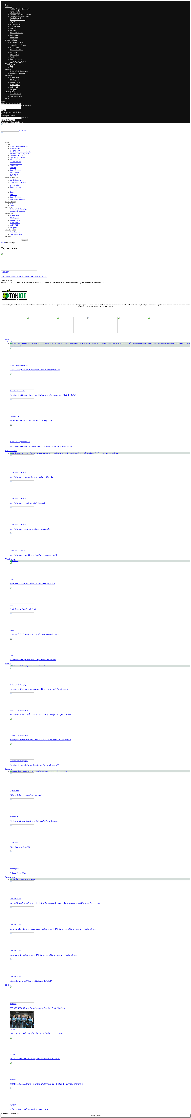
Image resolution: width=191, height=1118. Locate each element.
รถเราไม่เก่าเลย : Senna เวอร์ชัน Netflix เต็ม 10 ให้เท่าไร (31, 477)
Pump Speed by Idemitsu (17, 20)
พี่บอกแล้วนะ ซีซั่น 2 (16, 50)
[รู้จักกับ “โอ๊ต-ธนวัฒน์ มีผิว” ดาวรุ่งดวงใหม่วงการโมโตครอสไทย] (22, 1053)
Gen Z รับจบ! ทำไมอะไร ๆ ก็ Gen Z (23, 609)
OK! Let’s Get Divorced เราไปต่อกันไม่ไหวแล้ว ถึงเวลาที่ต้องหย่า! (34, 821)
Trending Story (10, 92)
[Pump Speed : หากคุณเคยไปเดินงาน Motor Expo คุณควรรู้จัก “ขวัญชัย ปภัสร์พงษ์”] (22, 708)
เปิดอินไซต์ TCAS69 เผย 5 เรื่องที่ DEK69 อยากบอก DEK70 (32, 584)
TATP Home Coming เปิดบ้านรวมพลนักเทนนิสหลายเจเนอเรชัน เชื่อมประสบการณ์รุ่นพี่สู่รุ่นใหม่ (46, 1084)
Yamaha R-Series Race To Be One (20, 14)
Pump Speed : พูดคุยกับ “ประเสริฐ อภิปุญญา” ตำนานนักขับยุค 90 (34, 765)
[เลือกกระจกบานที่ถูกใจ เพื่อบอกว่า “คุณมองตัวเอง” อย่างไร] (22, 654)
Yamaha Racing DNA (16, 18)
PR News (8, 98)
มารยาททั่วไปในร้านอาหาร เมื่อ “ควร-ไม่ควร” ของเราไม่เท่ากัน (34, 634)
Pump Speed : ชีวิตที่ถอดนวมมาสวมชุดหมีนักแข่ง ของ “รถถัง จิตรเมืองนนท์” (39, 689)
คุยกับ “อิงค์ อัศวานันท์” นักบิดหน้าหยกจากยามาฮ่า (29, 1109)
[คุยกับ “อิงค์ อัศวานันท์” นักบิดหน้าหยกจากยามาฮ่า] (22, 1103)
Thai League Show (16, 26)
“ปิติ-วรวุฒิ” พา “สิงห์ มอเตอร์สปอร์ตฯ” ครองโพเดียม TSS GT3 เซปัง (36, 1033)
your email (24, 118)
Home (7, 5)
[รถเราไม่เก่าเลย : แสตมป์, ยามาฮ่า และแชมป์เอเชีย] (22, 522)
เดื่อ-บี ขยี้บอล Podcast (17, 42)
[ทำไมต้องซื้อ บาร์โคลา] (22, 866)
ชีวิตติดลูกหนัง (14, 80)
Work (11, 66)
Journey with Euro (15, 11)
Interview (8, 69)
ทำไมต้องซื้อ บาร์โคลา (18, 873)
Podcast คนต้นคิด (11, 40)
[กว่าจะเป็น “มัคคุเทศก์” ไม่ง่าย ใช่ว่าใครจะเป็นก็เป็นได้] (22, 974)
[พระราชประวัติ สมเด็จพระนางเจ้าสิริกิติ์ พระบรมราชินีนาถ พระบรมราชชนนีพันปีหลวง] (22, 948)
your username (26, 105)
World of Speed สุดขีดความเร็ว (20, 9)
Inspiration (8, 75)
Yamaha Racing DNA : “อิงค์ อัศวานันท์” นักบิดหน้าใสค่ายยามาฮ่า (35, 370)
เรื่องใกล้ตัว (13, 57)
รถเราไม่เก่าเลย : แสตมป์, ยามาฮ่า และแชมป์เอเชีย (30, 529)
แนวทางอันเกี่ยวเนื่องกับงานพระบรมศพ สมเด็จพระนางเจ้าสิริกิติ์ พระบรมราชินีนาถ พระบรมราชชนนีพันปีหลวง (53, 929)
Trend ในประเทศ (15, 94)
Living (12, 67)
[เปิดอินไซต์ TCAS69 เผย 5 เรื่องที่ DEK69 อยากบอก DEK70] (22, 578)
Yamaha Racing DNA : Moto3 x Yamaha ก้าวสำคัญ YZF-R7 (31, 420)
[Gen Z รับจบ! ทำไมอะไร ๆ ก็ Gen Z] (22, 603)
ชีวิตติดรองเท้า (15, 82)
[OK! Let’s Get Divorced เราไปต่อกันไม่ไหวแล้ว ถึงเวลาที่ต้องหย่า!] (22, 814)
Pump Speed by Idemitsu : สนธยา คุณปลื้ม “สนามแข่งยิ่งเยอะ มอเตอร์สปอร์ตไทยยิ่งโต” (43, 395)
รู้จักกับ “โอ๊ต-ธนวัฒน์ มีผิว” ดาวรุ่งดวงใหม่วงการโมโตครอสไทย (35, 1059)
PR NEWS (13, 1004)
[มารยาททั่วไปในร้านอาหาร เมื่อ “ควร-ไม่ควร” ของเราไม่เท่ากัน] (22, 628)
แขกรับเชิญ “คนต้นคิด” (18, 62)
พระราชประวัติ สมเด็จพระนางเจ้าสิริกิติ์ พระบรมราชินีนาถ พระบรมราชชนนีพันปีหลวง (43, 955)
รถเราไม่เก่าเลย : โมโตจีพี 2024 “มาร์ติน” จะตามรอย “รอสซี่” (33, 555)
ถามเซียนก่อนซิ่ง (15, 24)
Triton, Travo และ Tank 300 (20, 847)
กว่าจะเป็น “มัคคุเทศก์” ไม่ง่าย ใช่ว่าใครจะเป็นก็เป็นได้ (31, 981)
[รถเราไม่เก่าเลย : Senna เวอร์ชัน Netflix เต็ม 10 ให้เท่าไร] (22, 470)
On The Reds (14, 28)
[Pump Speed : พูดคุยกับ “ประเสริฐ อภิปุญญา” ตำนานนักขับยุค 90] (22, 759)
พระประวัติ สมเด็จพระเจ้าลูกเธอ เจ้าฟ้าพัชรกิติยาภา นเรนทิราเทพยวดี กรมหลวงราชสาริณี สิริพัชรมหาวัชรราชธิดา (55, 903)
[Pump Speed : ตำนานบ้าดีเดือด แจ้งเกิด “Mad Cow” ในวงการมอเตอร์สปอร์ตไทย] (22, 734)
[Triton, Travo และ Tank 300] (22, 840)
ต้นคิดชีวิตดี (14, 38)
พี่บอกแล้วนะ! (14, 55)
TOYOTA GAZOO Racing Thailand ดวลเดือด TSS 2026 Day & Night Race (37, 1008)
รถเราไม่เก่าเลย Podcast (18, 45)
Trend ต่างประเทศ (16, 96)
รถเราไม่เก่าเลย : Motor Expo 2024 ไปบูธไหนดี (27, 503)
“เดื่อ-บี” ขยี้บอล (15, 22)
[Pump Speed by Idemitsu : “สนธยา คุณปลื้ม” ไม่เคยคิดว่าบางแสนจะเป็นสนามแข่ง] (22, 440)
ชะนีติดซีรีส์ (14, 87)
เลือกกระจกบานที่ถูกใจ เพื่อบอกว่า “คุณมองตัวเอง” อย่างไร (33, 660)
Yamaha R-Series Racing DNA (19, 16)
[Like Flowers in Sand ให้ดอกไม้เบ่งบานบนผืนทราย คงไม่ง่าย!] (19, 270)
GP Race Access (15, 13)
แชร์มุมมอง (13, 90)
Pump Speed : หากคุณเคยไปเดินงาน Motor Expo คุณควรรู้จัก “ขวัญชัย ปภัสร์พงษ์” (41, 714)
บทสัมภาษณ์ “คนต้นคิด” (18, 73)
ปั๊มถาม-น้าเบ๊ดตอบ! (16, 33)
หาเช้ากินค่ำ (14, 52)
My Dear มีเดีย (14, 77)
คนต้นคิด (13, 30)
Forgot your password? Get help (11, 112)
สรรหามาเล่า (14, 47)
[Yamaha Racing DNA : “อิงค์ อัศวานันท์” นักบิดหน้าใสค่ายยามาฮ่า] (22, 363)
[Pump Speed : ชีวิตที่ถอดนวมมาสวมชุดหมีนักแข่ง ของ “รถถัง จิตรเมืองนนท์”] (22, 683)
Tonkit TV (8, 7)
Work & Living (10, 64)
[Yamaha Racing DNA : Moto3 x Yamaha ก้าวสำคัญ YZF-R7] (22, 414)
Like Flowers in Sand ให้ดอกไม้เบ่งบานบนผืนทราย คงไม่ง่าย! (24, 277)
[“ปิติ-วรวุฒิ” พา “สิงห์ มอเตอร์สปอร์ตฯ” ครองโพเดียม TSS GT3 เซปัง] (22, 1027)
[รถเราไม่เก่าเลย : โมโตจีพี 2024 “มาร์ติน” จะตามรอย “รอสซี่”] (22, 548)
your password (25, 108)
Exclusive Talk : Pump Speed (19, 71)
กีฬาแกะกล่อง (14, 35)
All (11, 343)
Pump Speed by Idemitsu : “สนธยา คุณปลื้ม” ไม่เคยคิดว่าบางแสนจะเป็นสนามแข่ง (41, 446)
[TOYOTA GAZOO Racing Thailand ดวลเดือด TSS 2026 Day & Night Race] (22, 1002)
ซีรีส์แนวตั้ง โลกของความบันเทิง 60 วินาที (26, 795)
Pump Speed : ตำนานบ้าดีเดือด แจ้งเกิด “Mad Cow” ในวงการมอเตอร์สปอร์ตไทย (40, 740)
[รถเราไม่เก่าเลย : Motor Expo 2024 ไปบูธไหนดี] (22, 496)
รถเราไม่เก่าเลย (15, 85)
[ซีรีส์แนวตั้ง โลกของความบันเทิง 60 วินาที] (22, 788)
